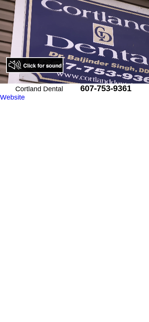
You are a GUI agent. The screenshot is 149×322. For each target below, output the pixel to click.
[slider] (66, 78)
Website (12, 97)
